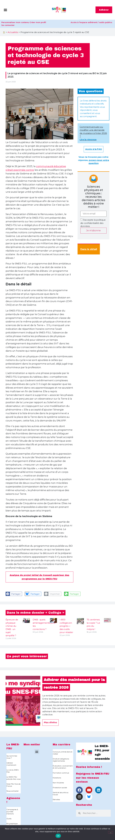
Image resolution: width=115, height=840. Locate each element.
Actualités (13, 32)
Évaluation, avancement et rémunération (63, 767)
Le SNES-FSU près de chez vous (13, 778)
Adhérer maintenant (11, 764)
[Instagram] (79, 796)
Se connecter (8, 25)
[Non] (110, 832)
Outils (8, 819)
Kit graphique (12, 823)
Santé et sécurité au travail (60, 793)
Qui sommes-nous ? (12, 757)
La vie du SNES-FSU (12, 771)
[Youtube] (89, 790)
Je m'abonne (93, 230)
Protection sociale (60, 787)
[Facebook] (79, 790)
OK (58, 836)
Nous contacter (12, 791)
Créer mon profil (38, 22)
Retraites (56, 799)
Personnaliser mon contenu (15, 22)
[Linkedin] (98, 790)
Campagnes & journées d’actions (12, 811)
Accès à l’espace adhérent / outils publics (91, 22)
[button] (5, 9)
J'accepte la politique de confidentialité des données (93, 222)
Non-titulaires (58, 783)
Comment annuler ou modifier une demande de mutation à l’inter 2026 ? (93, 133)
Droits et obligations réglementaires (61, 760)
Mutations (57, 778)
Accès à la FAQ (93, 149)
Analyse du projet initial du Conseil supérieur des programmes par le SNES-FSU (39, 577)
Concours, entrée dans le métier (62, 753)
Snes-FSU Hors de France (13, 785)
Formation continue (61, 773)
